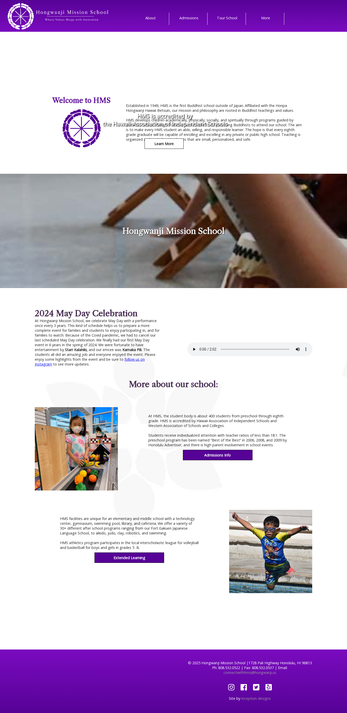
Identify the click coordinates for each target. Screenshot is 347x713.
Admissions (188, 17)
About (150, 17)
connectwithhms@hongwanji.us (250, 672)
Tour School (227, 17)
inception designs (256, 698)
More (265, 17)
